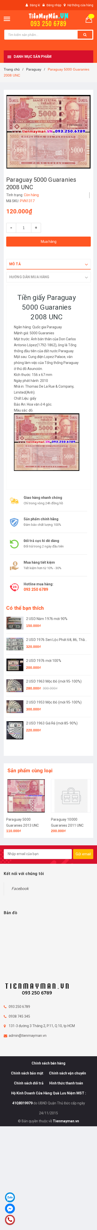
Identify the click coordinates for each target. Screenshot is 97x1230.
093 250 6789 (36, 589)
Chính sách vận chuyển (67, 1073)
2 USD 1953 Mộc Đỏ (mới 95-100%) (54, 702)
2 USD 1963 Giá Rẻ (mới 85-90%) (52, 723)
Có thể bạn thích (25, 608)
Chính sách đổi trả (29, 1083)
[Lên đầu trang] (81, 1220)
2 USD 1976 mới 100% (43, 661)
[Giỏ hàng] (91, 19)
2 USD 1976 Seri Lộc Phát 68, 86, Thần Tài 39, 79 (56, 640)
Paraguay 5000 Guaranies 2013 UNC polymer (22, 825)
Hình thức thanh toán (66, 1083)
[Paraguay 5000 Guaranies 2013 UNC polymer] (26, 796)
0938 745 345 (19, 1016)
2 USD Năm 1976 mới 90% (46, 619)
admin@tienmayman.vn (28, 1036)
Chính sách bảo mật (27, 1073)
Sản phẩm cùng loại (30, 771)
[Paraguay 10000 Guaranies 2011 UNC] (71, 796)
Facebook (20, 888)
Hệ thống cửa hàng (80, 5)
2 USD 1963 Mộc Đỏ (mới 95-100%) (54, 681)
